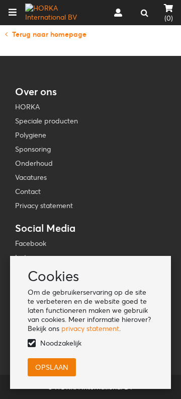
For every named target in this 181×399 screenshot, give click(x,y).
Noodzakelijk (60, 343)
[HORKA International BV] (57, 13)
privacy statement (90, 328)
